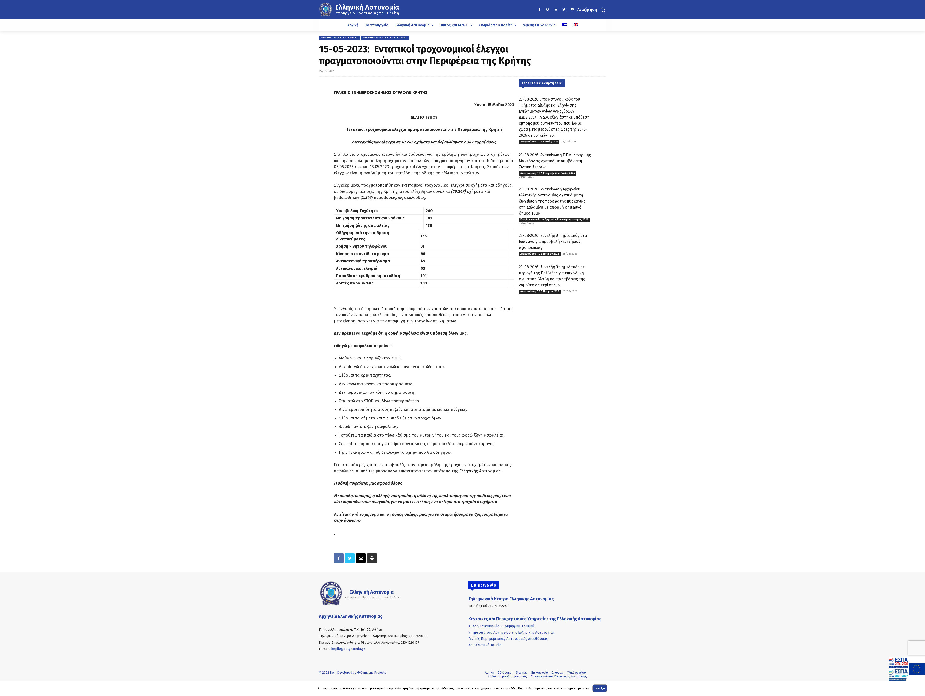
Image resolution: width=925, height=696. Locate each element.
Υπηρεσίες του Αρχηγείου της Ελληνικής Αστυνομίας (511, 632)
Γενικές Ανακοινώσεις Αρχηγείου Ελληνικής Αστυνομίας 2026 (554, 219)
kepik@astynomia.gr (348, 649)
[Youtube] (572, 10)
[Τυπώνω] (372, 558)
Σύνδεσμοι (505, 672)
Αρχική (489, 672)
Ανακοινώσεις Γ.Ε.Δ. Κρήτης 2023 (385, 37)
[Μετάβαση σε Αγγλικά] (575, 25)
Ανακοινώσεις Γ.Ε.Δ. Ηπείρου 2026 (539, 253)
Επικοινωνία (539, 672)
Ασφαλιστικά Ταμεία (485, 645)
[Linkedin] (556, 10)
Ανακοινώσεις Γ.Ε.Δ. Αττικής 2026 (539, 141)
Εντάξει (600, 688)
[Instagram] (547, 10)
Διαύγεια (557, 672)
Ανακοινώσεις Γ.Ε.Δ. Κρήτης (339, 37)
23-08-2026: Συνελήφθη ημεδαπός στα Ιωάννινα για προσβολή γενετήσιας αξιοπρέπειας (553, 241)
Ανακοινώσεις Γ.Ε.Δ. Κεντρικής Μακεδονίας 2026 (547, 173)
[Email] (361, 558)
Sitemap (522, 672)
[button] (591, 9)
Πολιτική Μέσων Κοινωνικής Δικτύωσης (558, 676)
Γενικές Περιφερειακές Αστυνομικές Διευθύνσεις (508, 638)
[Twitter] (564, 10)
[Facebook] (539, 10)
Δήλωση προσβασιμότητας (507, 676)
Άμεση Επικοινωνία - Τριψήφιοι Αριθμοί (501, 626)
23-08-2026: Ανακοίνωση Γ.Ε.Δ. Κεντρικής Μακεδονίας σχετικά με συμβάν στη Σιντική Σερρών (555, 161)
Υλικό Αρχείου (576, 672)
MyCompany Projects (371, 672)
